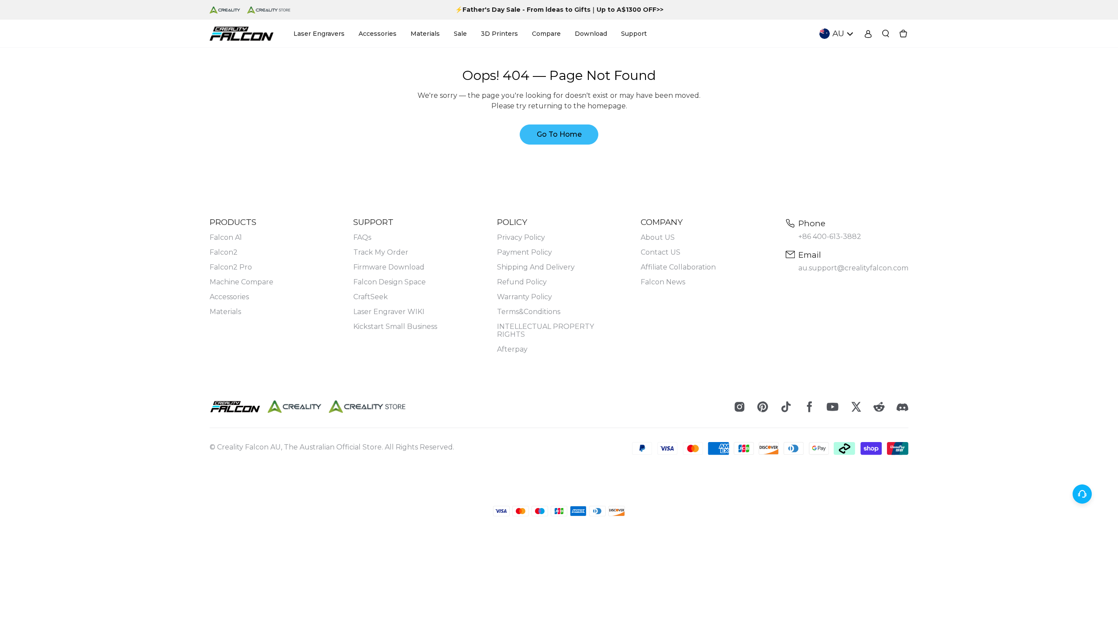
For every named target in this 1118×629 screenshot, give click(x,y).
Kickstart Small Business (395, 327)
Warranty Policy (524, 297)
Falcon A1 (226, 238)
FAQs (362, 238)
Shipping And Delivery (536, 267)
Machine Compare (241, 282)
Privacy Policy (521, 238)
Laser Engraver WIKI (388, 312)
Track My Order (380, 252)
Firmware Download (388, 267)
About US (658, 238)
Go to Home (559, 134)
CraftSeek (370, 297)
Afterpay (512, 349)
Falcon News (663, 282)
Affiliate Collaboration (678, 267)
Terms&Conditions (528, 312)
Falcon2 (224, 252)
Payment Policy (524, 252)
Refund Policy (522, 282)
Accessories (229, 297)
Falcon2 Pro (231, 267)
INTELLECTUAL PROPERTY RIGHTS (545, 331)
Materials (225, 312)
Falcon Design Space (389, 282)
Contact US (660, 252)
